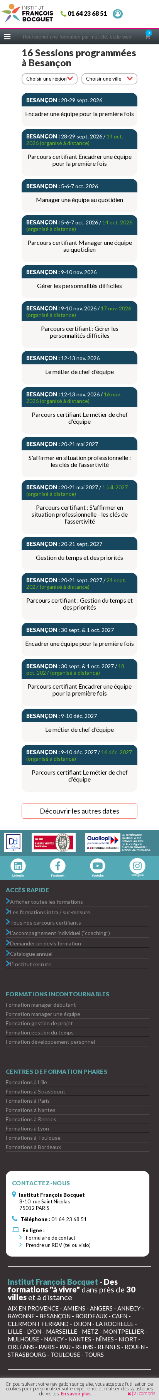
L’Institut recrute (30, 964)
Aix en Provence (33, 1308)
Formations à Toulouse (33, 1137)
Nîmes (105, 1339)
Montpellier (123, 1331)
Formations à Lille (26, 1082)
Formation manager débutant (41, 1004)
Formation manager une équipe (43, 1013)
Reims (84, 1346)
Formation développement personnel (50, 1041)
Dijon (82, 1323)
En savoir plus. (76, 1393)
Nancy (54, 1339)
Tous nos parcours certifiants (45, 922)
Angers (101, 1308)
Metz (90, 1331)
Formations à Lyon (27, 1128)
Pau (65, 1346)
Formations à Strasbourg (35, 1091)
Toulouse (65, 1354)
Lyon (34, 1331)
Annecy (128, 1308)
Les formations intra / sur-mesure (50, 912)
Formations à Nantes (31, 1109)
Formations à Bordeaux (33, 1146)
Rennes (109, 1346)
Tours (94, 1354)
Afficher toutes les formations (46, 901)
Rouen (135, 1346)
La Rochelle (115, 1323)
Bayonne (21, 1315)
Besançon (55, 1315)
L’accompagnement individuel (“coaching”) (60, 932)
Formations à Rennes (31, 1119)
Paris (47, 1346)
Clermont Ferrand (38, 1323)
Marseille (61, 1331)
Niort (127, 1339)
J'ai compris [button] (143, 1393)
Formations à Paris (28, 1100)
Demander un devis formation (45, 943)
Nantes (79, 1339)
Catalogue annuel (31, 953)
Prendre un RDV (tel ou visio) (58, 1245)
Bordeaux (91, 1315)
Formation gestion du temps (40, 1032)
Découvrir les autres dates (79, 811)
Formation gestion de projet (39, 1023)
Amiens (74, 1308)
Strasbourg (27, 1354)
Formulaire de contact (50, 1238)
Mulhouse (23, 1339)
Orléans (21, 1346)
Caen (119, 1315)
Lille (15, 1331)
